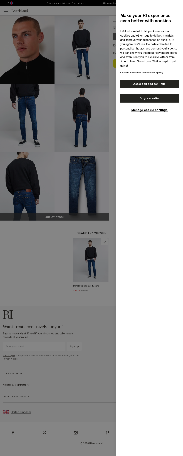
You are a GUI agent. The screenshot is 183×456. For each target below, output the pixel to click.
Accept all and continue (149, 83)
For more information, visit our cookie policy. (142, 72)
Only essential (150, 98)
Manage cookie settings (149, 110)
